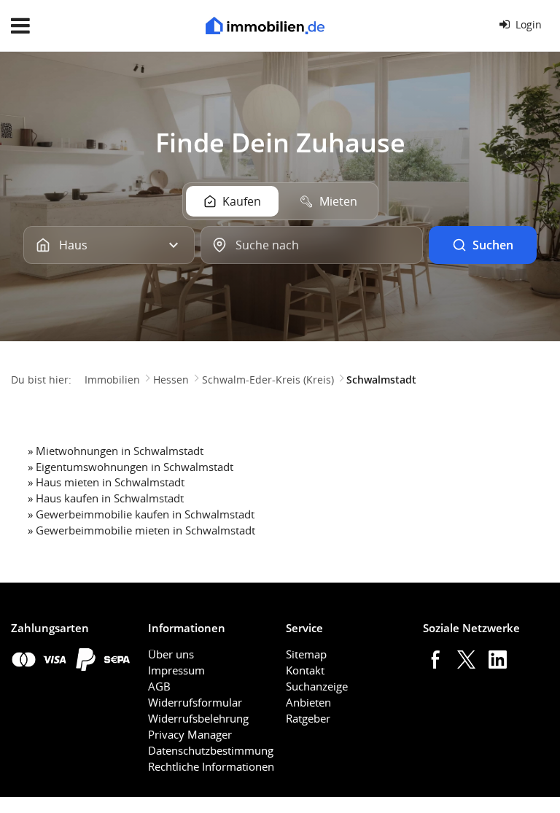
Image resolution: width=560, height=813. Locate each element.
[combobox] (312, 245)
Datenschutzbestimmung (210, 750)
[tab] (232, 201)
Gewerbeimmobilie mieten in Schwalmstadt (145, 530)
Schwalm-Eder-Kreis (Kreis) (268, 379)
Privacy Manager (190, 734)
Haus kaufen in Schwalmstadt (110, 498)
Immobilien (112, 379)
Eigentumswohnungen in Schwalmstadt (134, 466)
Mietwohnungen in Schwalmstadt (119, 450)
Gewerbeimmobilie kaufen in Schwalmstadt (145, 514)
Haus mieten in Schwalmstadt (110, 482)
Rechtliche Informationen (211, 766)
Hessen (171, 379)
